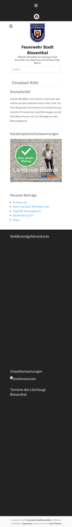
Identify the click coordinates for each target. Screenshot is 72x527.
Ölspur (16, 220)
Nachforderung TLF (23, 215)
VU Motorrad (20, 202)
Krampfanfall (20, 91)
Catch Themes (55, 523)
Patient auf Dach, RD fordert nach (31, 206)
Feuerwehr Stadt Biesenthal (37, 50)
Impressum (27, 523)
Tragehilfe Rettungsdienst (27, 211)
